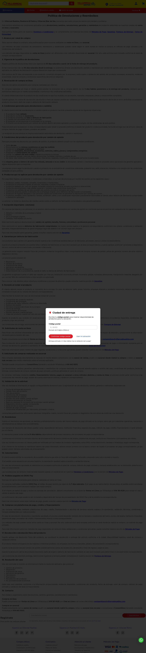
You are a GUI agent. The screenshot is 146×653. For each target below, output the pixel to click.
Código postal (54, 324)
